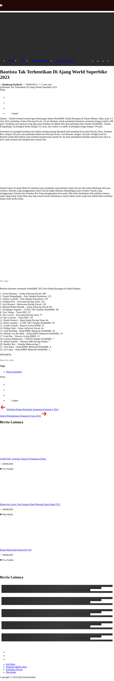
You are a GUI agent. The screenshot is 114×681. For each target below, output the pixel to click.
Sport (23, 60)
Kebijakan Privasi (14, 669)
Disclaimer (11, 672)
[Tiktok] (101, 61)
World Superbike (14, 372)
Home (12, 60)
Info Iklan (10, 664)
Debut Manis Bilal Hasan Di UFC (16, 550)
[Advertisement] (57, 33)
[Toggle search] (111, 60)
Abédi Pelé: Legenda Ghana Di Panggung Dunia (23, 459)
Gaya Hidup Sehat (41, 60)
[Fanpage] (96, 61)
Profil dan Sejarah (65, 60)
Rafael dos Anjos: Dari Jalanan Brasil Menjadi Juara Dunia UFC (30, 504)
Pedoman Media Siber (16, 667)
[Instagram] (106, 61)
